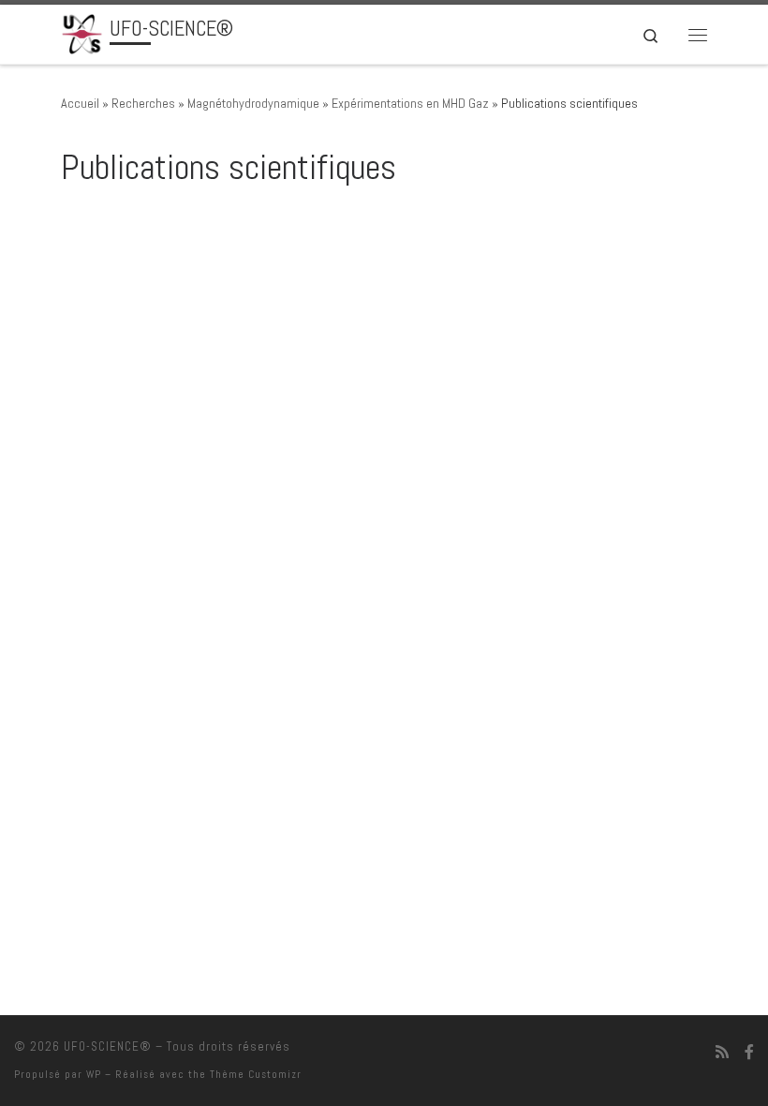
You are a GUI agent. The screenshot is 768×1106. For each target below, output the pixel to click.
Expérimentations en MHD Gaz (410, 103)
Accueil (80, 103)
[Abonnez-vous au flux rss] (722, 1052)
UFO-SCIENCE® (108, 1046)
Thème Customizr (256, 1074)
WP (93, 1074)
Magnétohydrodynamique (253, 103)
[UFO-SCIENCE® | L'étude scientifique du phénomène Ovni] (82, 32)
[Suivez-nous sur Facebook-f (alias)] (749, 1052)
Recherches (143, 103)
